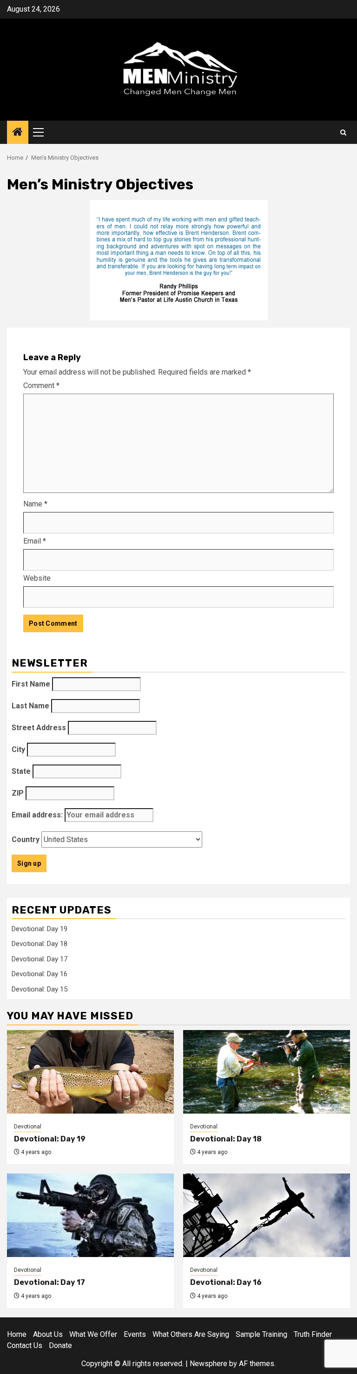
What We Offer (93, 1334)
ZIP (18, 793)
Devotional (27, 1126)
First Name (31, 684)
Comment (41, 385)
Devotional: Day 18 (39, 944)
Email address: (38, 814)
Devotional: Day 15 (39, 989)
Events (135, 1334)
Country (26, 839)
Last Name (30, 705)
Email (34, 541)
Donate (60, 1345)
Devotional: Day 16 (39, 974)
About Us (48, 1334)
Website (37, 578)
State (21, 771)
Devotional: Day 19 (39, 929)
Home (16, 1334)
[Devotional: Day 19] (90, 1072)
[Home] (18, 132)
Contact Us (24, 1345)
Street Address (39, 727)
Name (35, 503)
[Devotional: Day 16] (266, 1215)
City (18, 749)
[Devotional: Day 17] (90, 1215)
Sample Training (261, 1334)
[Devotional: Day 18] (266, 1072)
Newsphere (208, 1363)
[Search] (343, 132)
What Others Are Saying (190, 1334)
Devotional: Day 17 (39, 959)
